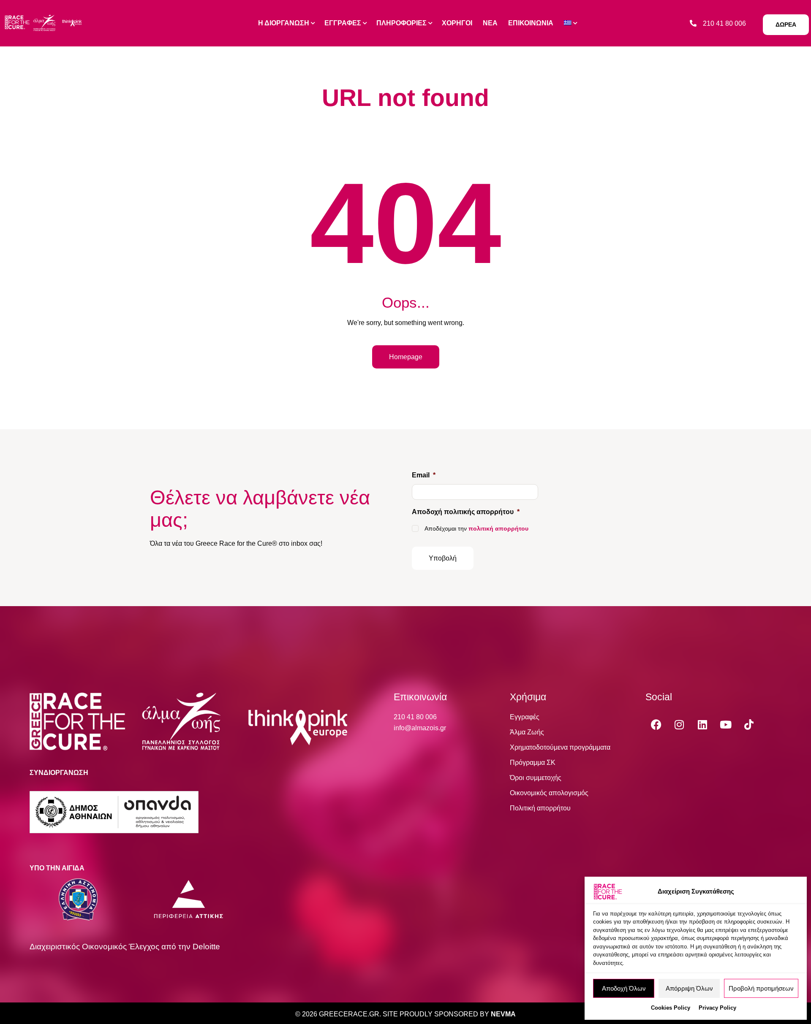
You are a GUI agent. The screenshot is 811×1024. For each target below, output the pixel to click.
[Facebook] (656, 724)
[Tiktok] (748, 724)
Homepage (405, 356)
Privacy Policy (717, 1008)
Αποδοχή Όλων (624, 988)
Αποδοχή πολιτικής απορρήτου (466, 511)
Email (423, 475)
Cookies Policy (670, 1008)
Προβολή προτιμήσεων (761, 988)
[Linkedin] (702, 724)
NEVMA (503, 1014)
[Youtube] (725, 724)
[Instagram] (679, 724)
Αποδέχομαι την (476, 528)
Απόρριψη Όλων (689, 988)
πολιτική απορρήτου (498, 528)
